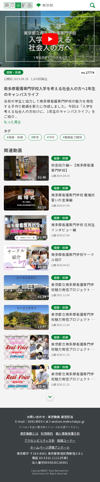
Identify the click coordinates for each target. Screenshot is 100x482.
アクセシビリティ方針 (40, 440)
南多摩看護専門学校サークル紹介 (72, 257)
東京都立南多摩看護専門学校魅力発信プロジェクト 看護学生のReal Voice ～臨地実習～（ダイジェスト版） (73, 347)
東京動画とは (29, 433)
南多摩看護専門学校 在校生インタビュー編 (73, 227)
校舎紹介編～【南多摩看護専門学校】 (72, 168)
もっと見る (12, 121)
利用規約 (47, 433)
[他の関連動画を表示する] (50, 396)
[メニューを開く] (92, 5)
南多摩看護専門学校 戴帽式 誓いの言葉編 (73, 197)
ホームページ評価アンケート (50, 447)
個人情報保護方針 (68, 433)
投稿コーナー (66, 440)
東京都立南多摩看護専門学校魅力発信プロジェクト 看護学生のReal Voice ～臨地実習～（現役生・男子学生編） (73, 376)
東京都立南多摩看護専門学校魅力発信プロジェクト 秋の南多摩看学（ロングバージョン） (73, 317)
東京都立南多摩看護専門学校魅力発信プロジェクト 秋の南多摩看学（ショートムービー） (73, 287)
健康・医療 (13, 72)
